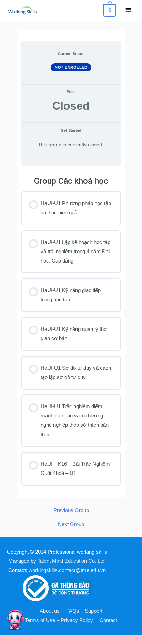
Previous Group (71, 510)
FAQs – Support (84, 611)
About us (50, 611)
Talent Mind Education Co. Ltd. (72, 561)
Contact (108, 620)
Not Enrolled (71, 67)
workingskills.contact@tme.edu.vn (67, 570)
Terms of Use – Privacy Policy (59, 620)
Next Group (71, 524)
